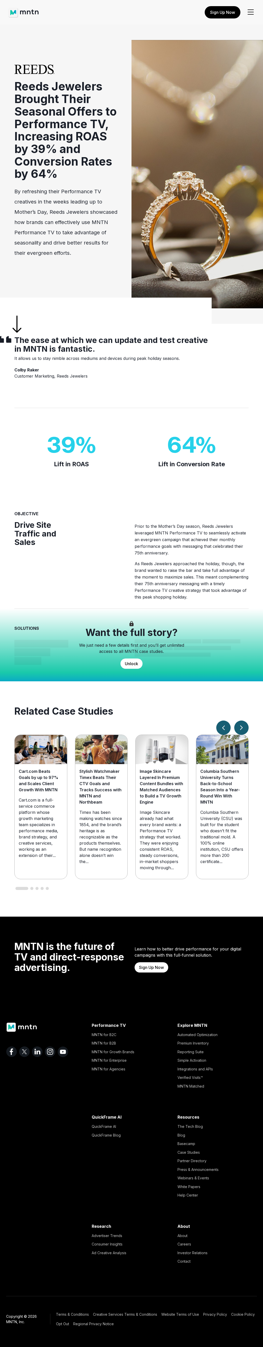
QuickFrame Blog (106, 1135)
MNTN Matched (190, 1086)
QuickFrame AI (104, 1126)
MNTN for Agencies (108, 1069)
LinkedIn (37, 1051)
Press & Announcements (198, 1169)
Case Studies (188, 1152)
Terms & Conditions (72, 1314)
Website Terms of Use (180, 1314)
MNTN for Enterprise (109, 1060)
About (182, 1235)
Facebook (11, 1051)
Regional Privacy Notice (93, 1324)
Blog (181, 1135)
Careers (184, 1244)
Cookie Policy (243, 1314)
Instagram (50, 1051)
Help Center (187, 1195)
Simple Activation (191, 1060)
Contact (184, 1261)
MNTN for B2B (104, 1043)
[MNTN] (23, 10)
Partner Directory (191, 1161)
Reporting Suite (190, 1052)
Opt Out (62, 1324)
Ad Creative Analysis (109, 1253)
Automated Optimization (197, 1034)
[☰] (251, 12)
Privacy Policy (215, 1314)
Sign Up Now (222, 12)
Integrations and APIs (195, 1069)
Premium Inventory (193, 1043)
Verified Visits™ (190, 1077)
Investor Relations (192, 1253)
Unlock (131, 663)
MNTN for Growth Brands (113, 1052)
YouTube (63, 1051)
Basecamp (186, 1143)
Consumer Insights (107, 1244)
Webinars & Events (193, 1178)
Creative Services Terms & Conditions (125, 1314)
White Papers (188, 1186)
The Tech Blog (190, 1126)
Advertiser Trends (107, 1235)
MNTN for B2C (104, 1034)
